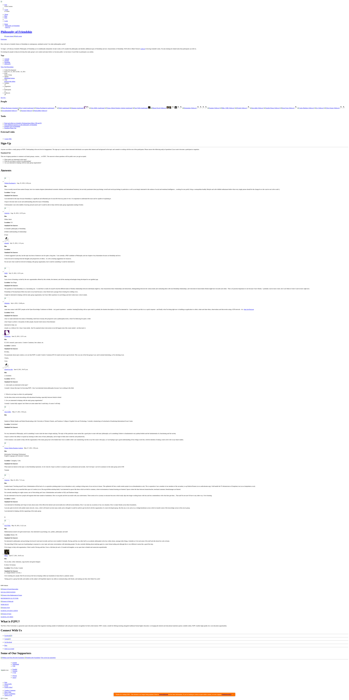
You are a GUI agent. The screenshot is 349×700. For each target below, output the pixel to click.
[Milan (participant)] (149, 108)
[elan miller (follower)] (257, 108)
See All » (3, 97)
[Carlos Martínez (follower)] (305, 108)
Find (5, 5)
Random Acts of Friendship (12, 126)
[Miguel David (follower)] (158, 108)
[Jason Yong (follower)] (18, 110)
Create (6, 9)
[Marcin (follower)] (198, 108)
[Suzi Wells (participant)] (140, 108)
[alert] (174, 694)
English (14, 662)
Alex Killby (7, 412)
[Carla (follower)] (173, 108)
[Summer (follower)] (214, 108)
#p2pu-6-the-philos (9, 81)
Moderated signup (9, 78)
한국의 (14, 676)
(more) (14, 677)
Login (6, 21)
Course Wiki (8, 139)
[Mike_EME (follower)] (227, 108)
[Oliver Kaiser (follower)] (332, 108)
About (6, 14)
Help (5, 17)
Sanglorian (7, 336)
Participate (4, 39)
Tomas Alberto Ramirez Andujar (13, 448)
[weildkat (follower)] (178, 108)
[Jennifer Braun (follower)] (272, 108)
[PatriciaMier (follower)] (40, 110)
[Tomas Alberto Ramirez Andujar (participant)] (119, 108)
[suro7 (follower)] (201, 108)
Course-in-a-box (226, 694)
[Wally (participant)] (63, 108)
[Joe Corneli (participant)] (26, 108)
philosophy (7, 64)
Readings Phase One (10, 128)
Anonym (6, 213)
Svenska (14, 671)
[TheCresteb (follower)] (344, 108)
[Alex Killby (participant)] (97, 108)
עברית (14, 672)
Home (6, 24)
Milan (6, 555)
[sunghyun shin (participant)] (88, 108)
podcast (143, 49)
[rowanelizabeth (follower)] (9, 110)
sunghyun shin (8, 369)
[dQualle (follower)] (241, 108)
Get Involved (8, 642)
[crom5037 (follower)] (296, 108)
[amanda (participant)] (56, 108)
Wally (6, 273)
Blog (5, 16)
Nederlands (15, 664)
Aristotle (6, 59)
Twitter (6, 639)
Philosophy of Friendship (12, 25)
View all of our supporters (48, 657)
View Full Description (7, 67)
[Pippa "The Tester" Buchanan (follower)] (168, 108)
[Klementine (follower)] (189, 108)
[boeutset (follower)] (26, 110)
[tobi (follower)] (203, 108)
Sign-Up (7, 27)
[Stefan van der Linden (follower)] (181, 108)
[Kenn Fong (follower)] (287, 108)
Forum (6, 685)
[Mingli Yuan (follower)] (176, 108)
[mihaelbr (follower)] (206, 108)
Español (14, 669)
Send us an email (9, 649)
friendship (7, 62)
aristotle (6, 60)
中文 (13, 666)
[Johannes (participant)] (77, 108)
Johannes (7, 303)
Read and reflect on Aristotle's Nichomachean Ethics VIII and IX (23, 123)
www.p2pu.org (163, 694)
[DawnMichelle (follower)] (341, 108)
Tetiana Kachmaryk (10, 183)
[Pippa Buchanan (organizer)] (9, 108)
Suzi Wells (7, 525)
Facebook (7, 635)
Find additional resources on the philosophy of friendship (20, 125)
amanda (6, 243)
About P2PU (8, 684)
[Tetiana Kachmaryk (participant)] (44, 108)
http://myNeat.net (249, 309)
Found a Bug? (8, 687)
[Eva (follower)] (248, 108)
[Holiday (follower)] (170, 108)
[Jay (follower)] (319, 108)
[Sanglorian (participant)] (85, 108)
